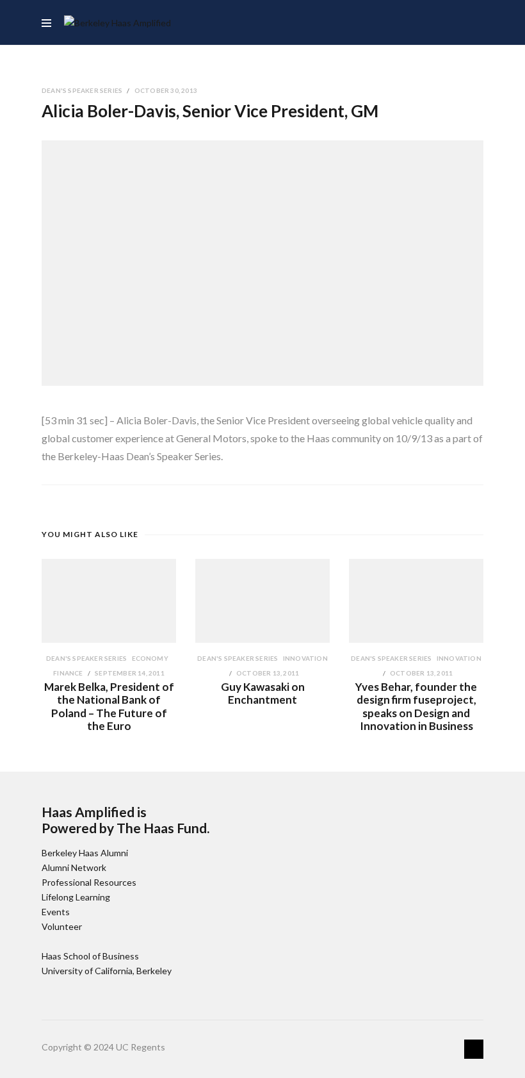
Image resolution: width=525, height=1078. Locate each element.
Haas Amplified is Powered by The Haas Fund (124, 820)
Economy (150, 658)
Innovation (305, 658)
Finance (69, 673)
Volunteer (62, 926)
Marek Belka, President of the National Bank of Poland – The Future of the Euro (109, 706)
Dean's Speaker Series (83, 90)
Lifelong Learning (76, 896)
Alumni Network (74, 867)
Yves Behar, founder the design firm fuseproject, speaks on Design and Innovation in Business (416, 706)
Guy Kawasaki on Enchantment (263, 693)
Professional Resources (89, 882)
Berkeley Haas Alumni (85, 852)
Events (56, 911)
